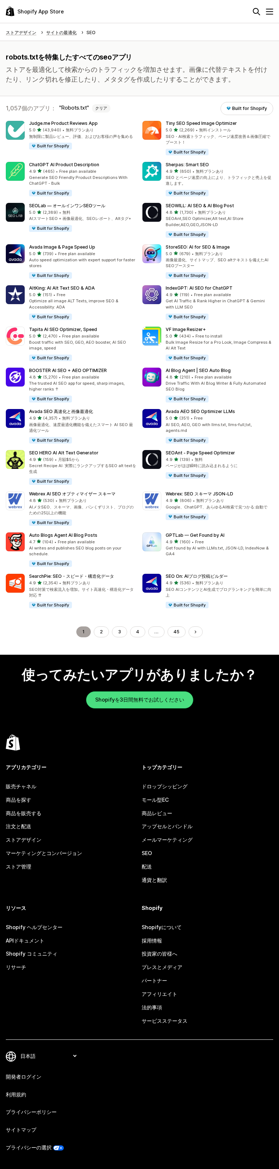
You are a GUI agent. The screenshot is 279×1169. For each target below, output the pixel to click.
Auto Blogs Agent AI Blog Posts (63, 535)
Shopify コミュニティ (31, 954)
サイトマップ (21, 1130)
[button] (71, 135)
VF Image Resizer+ (186, 329)
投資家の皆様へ (159, 954)
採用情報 (152, 940)
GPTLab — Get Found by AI (195, 535)
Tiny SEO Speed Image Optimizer (201, 123)
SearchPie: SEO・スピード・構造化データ (71, 576)
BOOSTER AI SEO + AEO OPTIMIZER (68, 370)
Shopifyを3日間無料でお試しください (139, 699)
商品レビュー (157, 813)
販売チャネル (21, 786)
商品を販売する (23, 813)
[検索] (256, 11)
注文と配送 (18, 826)
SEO (147, 853)
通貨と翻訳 (154, 880)
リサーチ (16, 967)
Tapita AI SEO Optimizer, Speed (63, 329)
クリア (101, 108)
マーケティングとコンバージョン (44, 853)
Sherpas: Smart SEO (187, 164)
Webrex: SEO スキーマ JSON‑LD (199, 493)
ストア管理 (18, 866)
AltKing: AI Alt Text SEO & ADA (62, 288)
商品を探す (18, 800)
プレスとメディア (162, 967)
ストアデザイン (23, 840)
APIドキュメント (25, 940)
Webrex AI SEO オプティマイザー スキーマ (72, 493)
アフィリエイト (159, 994)
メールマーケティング (167, 840)
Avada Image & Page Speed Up (62, 247)
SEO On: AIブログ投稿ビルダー (197, 576)
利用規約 (16, 1094)
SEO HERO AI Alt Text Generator (63, 452)
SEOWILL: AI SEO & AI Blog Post (200, 205)
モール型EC (155, 800)
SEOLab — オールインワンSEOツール (67, 205)
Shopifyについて (162, 927)
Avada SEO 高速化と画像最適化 (61, 411)
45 (176, 631)
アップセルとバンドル (167, 826)
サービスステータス (164, 1021)
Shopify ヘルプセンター (34, 927)
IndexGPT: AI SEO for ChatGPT (199, 288)
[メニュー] (269, 11)
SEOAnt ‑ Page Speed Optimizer (200, 452)
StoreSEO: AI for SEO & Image (198, 247)
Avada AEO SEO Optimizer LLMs (200, 411)
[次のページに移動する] (195, 631)
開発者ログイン (23, 1077)
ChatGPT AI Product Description (64, 164)
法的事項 (152, 1007)
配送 (147, 866)
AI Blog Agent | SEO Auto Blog (198, 370)
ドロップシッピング (164, 786)
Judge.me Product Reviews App (63, 123)
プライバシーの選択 (29, 1147)
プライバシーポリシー (31, 1112)
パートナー (154, 980)
